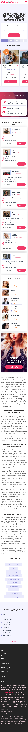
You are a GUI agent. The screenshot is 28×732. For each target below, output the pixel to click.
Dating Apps (4, 671)
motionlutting (15, 315)
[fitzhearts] (5, 292)
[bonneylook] (5, 326)
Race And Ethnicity (13, 586)
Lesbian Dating (5, 679)
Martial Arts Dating (8, 635)
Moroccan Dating (7, 619)
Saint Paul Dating (7, 622)
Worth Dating (6, 614)
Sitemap (3, 653)
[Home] (9, 2)
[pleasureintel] (5, 284)
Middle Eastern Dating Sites (14, 597)
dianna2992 (14, 307)
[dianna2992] (5, 309)
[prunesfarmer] (5, 301)
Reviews (3, 656)
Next (14, 35)
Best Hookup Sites (13, 593)
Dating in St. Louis (8, 638)
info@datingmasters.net (7, 692)
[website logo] (6, 131)
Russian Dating (5, 674)
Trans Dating (4, 681)
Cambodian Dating (8, 633)
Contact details (5, 663)
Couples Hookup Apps (13, 579)
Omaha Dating (7, 630)
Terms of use (4, 661)
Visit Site (10, 81)
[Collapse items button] (14, 641)
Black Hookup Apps (14, 575)
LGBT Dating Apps (13, 572)
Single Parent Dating (14, 565)
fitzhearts (13, 290)
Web (14, 568)
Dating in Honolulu (8, 617)
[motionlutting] (5, 317)
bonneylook (14, 323)
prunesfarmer (15, 298)
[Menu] (26, 2)
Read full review (10, 77)
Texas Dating (6, 627)
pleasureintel (14, 282)
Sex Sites (14, 589)
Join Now (14, 367)
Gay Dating (4, 676)
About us (3, 658)
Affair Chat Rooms (8, 625)
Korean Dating (13, 582)
